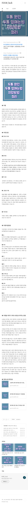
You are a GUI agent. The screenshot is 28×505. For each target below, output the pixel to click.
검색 (22, 3)
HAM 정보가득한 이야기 (6, 478)
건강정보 (6, 425)
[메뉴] (25, 3)
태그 (7, 8)
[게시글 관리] (8, 419)
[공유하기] (6, 419)
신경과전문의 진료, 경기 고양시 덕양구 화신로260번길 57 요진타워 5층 (13, 58)
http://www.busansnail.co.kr (10, 42)
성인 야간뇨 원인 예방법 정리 (9, 432)
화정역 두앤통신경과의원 (10, 55)
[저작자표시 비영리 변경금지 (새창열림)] (18, 419)
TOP (25, 500)
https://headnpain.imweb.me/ (11, 53)
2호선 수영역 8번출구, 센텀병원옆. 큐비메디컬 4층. (13, 47)
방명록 (14, 8)
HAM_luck (7, 3)
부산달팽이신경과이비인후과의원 (12, 44)
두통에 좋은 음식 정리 (8, 430)
